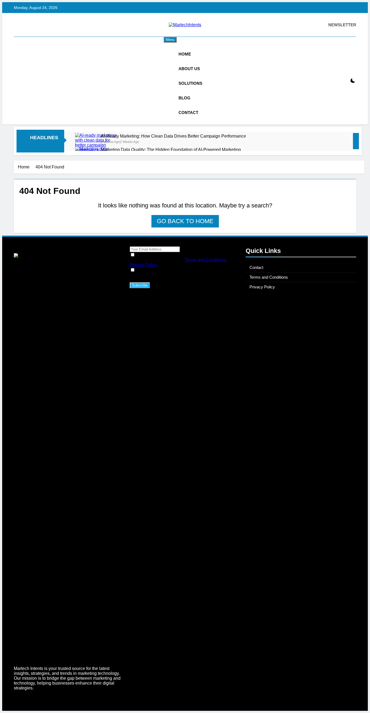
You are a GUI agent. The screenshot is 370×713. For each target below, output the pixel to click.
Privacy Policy (143, 264)
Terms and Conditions (205, 260)
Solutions (190, 83)
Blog (184, 98)
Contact (188, 112)
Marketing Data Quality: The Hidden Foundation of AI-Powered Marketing (171, 149)
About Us (189, 68)
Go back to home (185, 221)
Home (184, 54)
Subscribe (140, 285)
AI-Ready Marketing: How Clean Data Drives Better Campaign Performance (173, 136)
